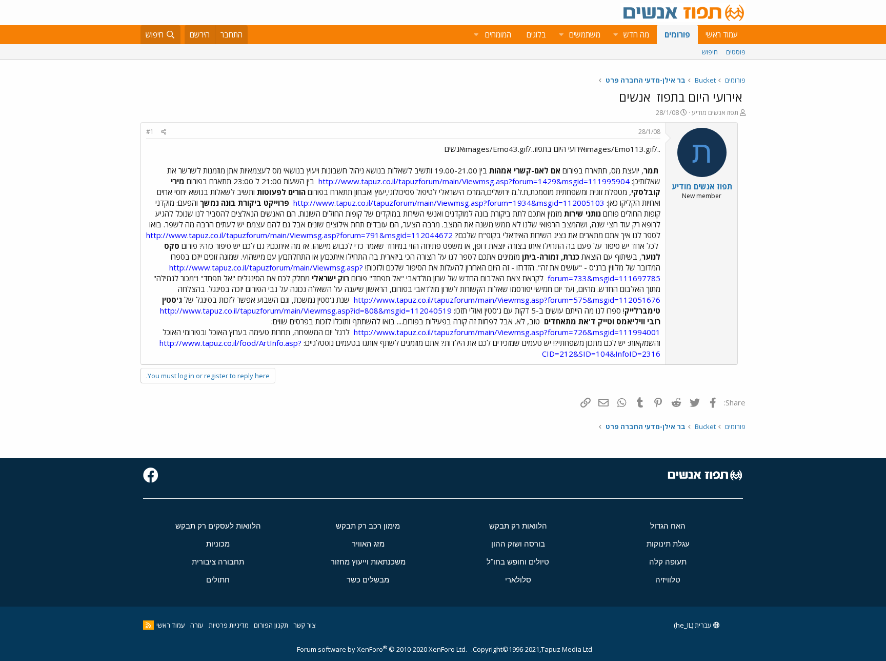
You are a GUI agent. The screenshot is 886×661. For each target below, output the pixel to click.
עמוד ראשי (722, 34)
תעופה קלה (668, 561)
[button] (615, 34)
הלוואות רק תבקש (518, 525)
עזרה (197, 625)
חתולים (218, 579)
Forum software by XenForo (382, 649)
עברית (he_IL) (693, 625)
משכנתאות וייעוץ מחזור (368, 561)
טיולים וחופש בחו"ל (518, 561)
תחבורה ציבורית (218, 561)
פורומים (677, 34)
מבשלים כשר (368, 579)
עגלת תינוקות (668, 543)
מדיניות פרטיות (229, 625)
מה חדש (636, 34)
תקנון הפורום (271, 625)
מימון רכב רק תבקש (368, 525)
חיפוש (710, 51)
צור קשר (304, 625)
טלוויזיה (667, 579)
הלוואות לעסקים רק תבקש (218, 525)
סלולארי (518, 579)
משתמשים (584, 34)
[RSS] (148, 625)
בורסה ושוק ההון (518, 543)
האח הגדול (668, 525)
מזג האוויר (368, 543)
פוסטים (736, 51)
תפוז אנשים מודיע (715, 112)
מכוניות (218, 543)
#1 (150, 131)
